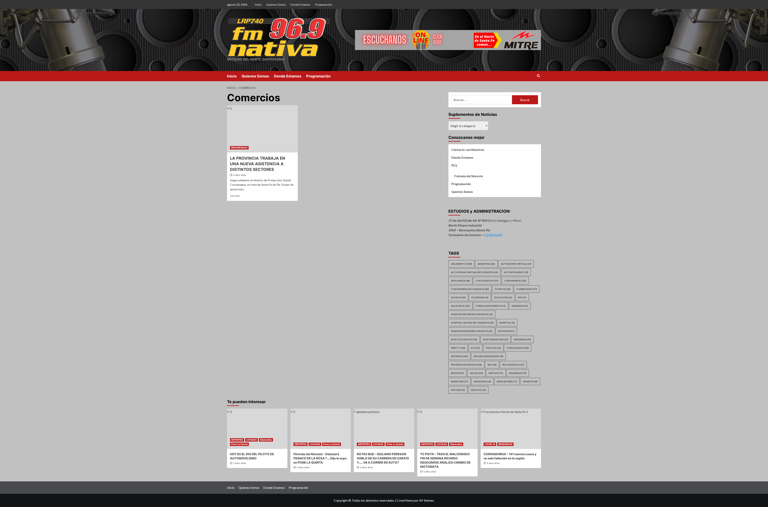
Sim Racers (459, 381)
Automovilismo (516, 272)
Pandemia (522, 339)
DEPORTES (237, 439)
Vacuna (458, 390)
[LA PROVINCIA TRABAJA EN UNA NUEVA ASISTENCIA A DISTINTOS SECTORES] (262, 128)
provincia (459, 356)
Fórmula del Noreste (468, 176)
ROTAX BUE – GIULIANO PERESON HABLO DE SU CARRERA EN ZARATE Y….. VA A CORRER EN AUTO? (383, 458)
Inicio (258, 4)
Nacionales (266, 439)
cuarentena (526, 289)
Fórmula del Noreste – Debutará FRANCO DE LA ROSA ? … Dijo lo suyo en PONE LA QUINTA (320, 458)
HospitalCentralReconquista (472, 314)
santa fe (496, 373)
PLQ (454, 165)
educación (503, 297)
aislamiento (461, 264)
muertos (507, 322)
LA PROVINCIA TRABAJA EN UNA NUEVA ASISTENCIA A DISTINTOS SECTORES (257, 164)
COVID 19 (490, 444)
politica (493, 348)
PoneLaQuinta (518, 348)
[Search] (538, 75)
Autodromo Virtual (516, 264)
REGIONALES (505, 444)
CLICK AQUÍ (493, 235)
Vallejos (478, 390)
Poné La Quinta (239, 444)
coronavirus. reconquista (470, 289)
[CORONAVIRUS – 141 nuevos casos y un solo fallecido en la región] (511, 429)
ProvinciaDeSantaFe (488, 356)
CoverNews (405, 500)
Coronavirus (515, 280)
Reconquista (513, 364)
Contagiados (487, 280)
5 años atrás (239, 463)
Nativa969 (506, 331)
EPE (522, 297)
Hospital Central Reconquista (472, 322)
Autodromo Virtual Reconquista (474, 272)
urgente (530, 381)
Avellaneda (460, 280)
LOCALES (251, 439)
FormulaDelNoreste (491, 306)
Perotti (458, 348)
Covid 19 (503, 289)
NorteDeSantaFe (495, 339)
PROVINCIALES (239, 147)
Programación (323, 4)
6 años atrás (239, 175)
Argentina (486, 264)
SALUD (476, 373)
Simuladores (507, 381)
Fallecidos (460, 306)
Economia (479, 297)
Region (457, 373)
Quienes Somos (276, 4)
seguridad (517, 373)
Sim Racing (482, 381)
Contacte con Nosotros (467, 149)
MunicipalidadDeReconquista (471, 331)
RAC (492, 364)
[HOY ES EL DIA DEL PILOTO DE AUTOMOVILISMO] (257, 429)
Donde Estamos (300, 4)
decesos (458, 297)
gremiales (519, 306)
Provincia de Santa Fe (466, 364)
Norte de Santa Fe (464, 339)
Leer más (235, 195)
